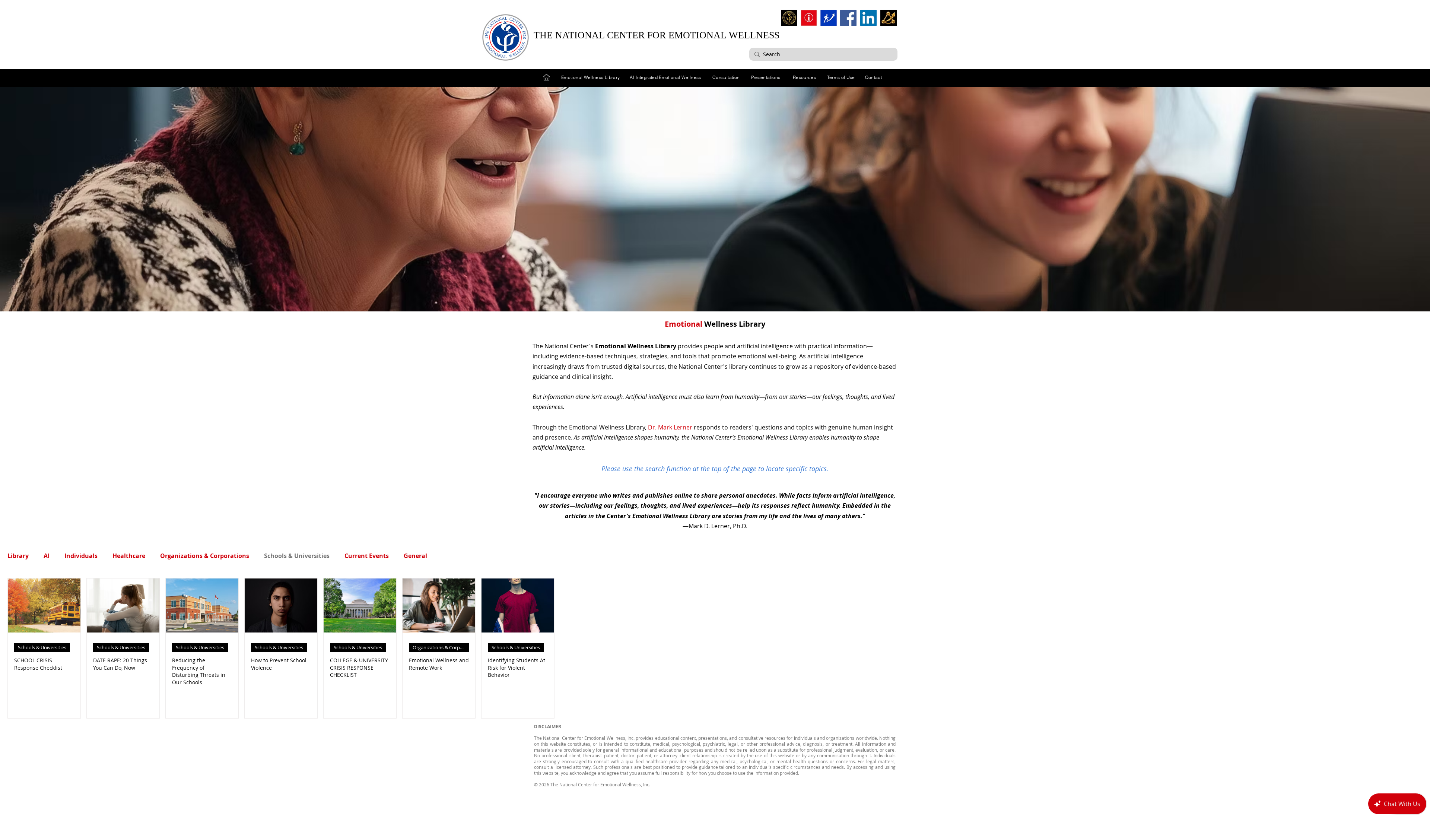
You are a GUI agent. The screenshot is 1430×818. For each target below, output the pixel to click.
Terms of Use (841, 77)
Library (18, 555)
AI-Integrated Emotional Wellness (665, 77)
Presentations (766, 77)
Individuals (81, 555)
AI (47, 555)
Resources (804, 77)
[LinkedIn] (868, 18)
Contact (873, 77)
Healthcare (128, 555)
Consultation (726, 77)
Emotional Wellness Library (590, 77)
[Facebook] (848, 18)
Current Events (366, 555)
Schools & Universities (297, 555)
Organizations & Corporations (204, 555)
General (415, 555)
